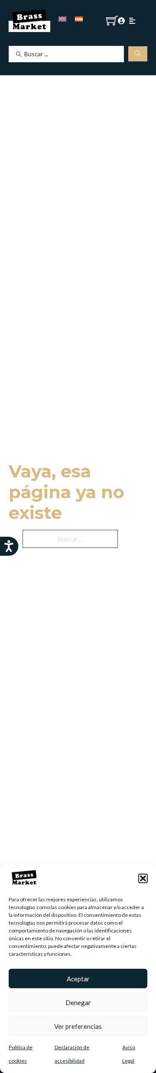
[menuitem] (62, 18)
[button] (143, 878)
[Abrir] (132, 20)
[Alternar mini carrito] (112, 20)
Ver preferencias (78, 1026)
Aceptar (78, 979)
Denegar (78, 1002)
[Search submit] (137, 53)
